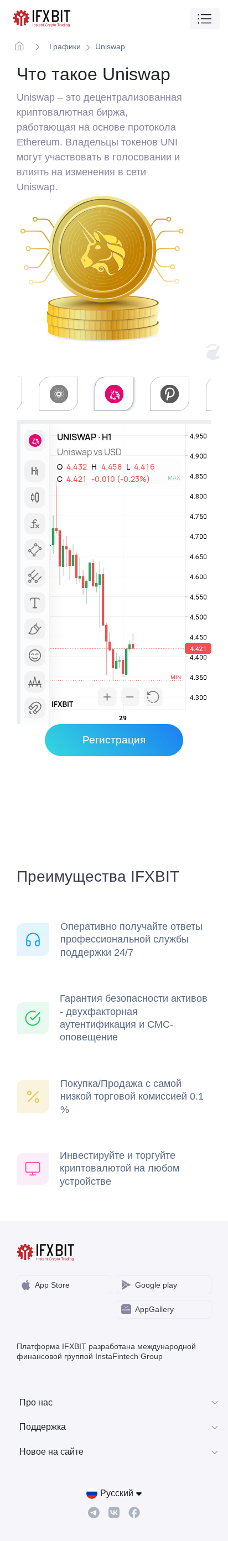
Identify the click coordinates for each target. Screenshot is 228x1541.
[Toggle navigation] (205, 18)
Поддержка (42, 1426)
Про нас (36, 1402)
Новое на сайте (51, 1451)
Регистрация (114, 740)
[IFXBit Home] (42, 18)
